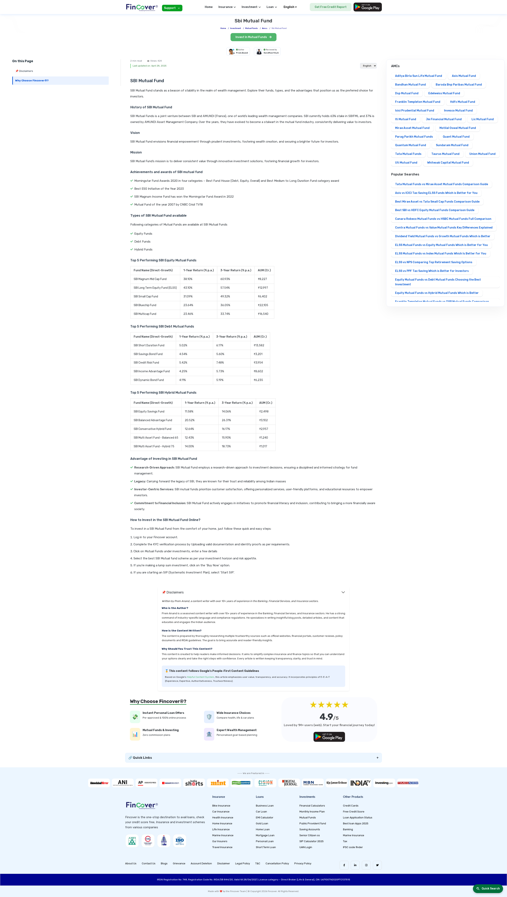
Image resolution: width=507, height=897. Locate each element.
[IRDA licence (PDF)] (164, 841)
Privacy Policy (302, 863)
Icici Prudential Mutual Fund (414, 110)
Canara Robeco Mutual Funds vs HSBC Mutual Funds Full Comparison (443, 219)
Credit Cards (350, 805)
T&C (257, 863)
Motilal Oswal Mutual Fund (457, 128)
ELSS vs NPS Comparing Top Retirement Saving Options (433, 262)
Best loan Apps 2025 (355, 823)
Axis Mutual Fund (464, 76)
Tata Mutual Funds (408, 154)
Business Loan (265, 805)
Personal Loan (265, 841)
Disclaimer (223, 863)
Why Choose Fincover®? (32, 80)
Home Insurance (222, 823)
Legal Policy (242, 863)
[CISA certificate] (148, 841)
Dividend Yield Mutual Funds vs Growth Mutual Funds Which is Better (442, 236)
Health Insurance (222, 817)
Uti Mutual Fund (406, 162)
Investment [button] (249, 7)
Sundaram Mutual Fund (452, 145)
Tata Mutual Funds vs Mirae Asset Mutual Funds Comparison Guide (441, 184)
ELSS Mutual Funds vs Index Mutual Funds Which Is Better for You (440, 253)
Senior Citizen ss (309, 835)
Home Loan (263, 829)
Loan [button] (270, 7)
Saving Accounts (309, 829)
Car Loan (261, 811)
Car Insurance (221, 811)
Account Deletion (201, 863)
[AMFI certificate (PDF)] (132, 841)
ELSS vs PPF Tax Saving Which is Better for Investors (432, 271)
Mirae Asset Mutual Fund (412, 128)
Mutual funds (251, 28)
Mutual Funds (307, 817)
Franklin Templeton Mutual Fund (417, 102)
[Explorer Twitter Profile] (377, 865)
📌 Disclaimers (24, 71)
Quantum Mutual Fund (410, 145)
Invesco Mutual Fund (458, 110)
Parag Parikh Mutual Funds (414, 136)
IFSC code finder (353, 847)
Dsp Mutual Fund (406, 93)
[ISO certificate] (180, 841)
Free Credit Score (353, 811)
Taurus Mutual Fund (445, 154)
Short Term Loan (266, 847)
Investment (235, 28)
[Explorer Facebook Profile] (344, 865)
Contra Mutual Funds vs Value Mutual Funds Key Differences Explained (444, 227)
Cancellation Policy (277, 863)
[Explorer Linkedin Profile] (355, 865)
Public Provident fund (312, 823)
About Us (130, 863)
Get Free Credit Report (331, 7)
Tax (345, 841)
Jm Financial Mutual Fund (444, 119)
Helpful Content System (200, 677)
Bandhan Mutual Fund (410, 84)
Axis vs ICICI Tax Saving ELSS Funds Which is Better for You (436, 193)
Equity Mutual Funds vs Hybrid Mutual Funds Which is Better (437, 293)
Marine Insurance (222, 835)
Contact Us (148, 863)
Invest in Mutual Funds (251, 37)
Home (209, 7)
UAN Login (305, 847)
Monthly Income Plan (312, 811)
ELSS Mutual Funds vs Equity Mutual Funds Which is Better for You (441, 245)
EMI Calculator (264, 817)
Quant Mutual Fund (456, 136)
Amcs (264, 28)
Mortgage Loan (265, 835)
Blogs (164, 863)
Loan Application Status (357, 817)
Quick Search (491, 888)
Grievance (179, 863)
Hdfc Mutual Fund (462, 102)
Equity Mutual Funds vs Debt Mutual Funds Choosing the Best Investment (438, 282)
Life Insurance (221, 829)
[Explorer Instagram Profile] (366, 865)
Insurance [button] (225, 7)
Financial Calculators (312, 805)
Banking (348, 829)
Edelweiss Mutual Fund (444, 93)
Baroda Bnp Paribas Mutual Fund (459, 84)
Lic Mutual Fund (483, 119)
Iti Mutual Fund (405, 119)
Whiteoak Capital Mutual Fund (448, 162)
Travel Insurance (222, 847)
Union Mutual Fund (482, 154)
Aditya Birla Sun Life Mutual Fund (418, 76)
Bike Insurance (221, 805)
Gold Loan (262, 823)
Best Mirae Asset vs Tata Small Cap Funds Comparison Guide (437, 201)
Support (170, 8)
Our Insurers (219, 841)
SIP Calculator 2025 (311, 841)
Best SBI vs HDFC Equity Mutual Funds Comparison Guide (434, 210)
